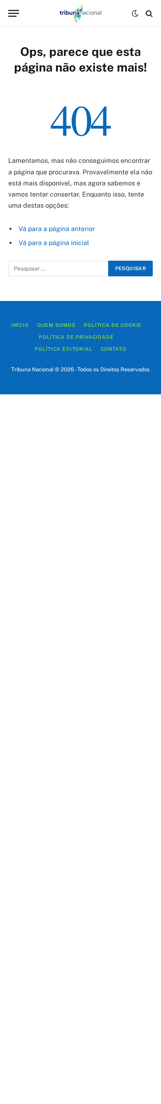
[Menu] (13, 13)
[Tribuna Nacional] (80, 13)
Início (20, 325)
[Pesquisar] (148, 13)
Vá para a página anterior (57, 229)
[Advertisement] (80, 749)
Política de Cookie (113, 325)
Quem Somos (56, 325)
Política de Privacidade (76, 337)
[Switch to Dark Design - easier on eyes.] (135, 13)
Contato (113, 349)
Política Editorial (63, 349)
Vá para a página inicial (54, 243)
